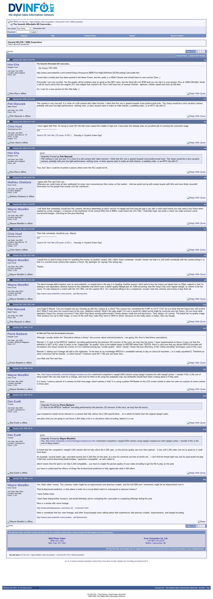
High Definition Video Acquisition (42, 22)
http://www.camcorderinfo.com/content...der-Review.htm (62, 293)
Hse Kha (13, 64)
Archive (202, 588)
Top (208, 588)
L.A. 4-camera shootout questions (79, 561)
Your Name (11, 28)
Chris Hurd (14, 126)
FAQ (52, 36)
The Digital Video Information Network (181, 588)
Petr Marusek (16, 103)
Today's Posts (90, 36)
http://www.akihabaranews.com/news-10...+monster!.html (62, 508)
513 (15, 138)
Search (132, 36)
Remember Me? (39, 28)
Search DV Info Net (45, 135)
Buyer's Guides (177, 36)
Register (24, 36)
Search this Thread (197, 56)
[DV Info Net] (31, 16)
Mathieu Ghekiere (19, 182)
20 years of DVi (63, 135)
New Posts (97, 561)
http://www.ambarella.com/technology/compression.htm (66, 374)
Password (11, 32)
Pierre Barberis (17, 334)
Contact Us (159, 588)
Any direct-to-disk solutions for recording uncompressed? (125, 561)
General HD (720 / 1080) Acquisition (69, 22)
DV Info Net (23, 22)
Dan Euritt (14, 401)
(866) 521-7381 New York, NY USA (57, 540)
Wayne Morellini (18, 209)
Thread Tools (181, 56)
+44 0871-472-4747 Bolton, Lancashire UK (156, 540)
